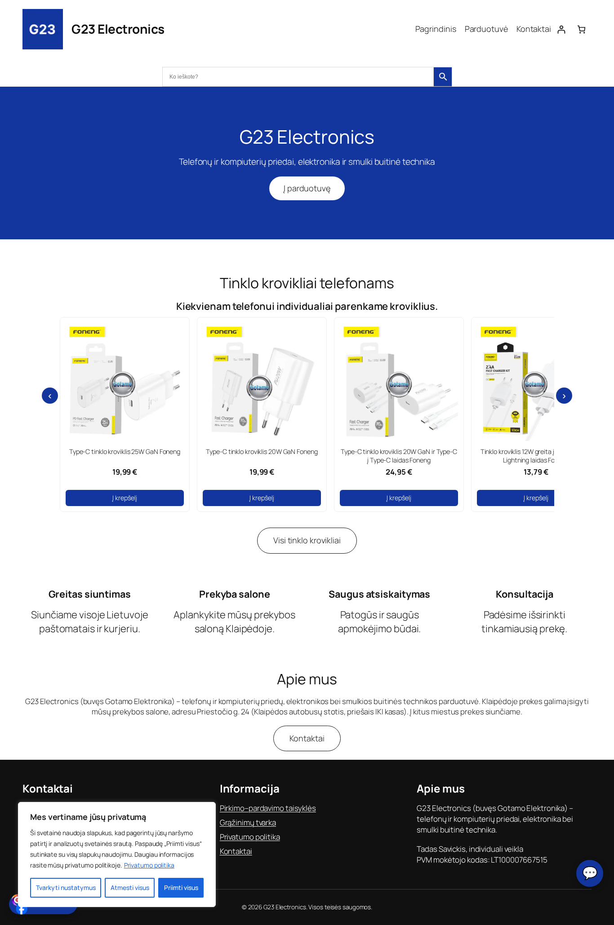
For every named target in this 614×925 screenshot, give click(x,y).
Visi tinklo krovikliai (307, 540)
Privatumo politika (149, 865)
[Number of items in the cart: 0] (581, 29)
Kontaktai (306, 738)
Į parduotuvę (307, 188)
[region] (117, 854)
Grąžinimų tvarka (248, 822)
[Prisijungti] (561, 29)
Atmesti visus (130, 887)
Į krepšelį (124, 497)
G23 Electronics (118, 28)
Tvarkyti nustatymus (66, 887)
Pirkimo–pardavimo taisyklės (268, 808)
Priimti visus (181, 887)
